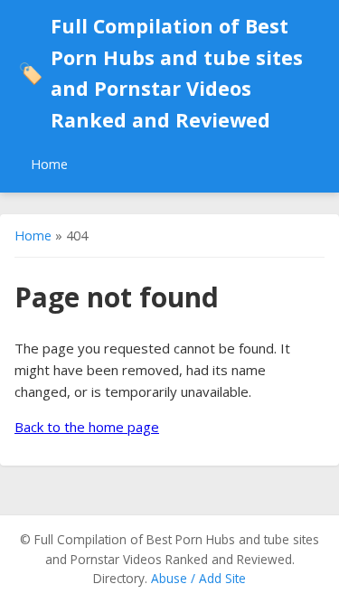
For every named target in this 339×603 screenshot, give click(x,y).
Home (49, 164)
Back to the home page (86, 427)
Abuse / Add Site (198, 578)
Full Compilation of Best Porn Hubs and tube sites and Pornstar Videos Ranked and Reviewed (160, 73)
